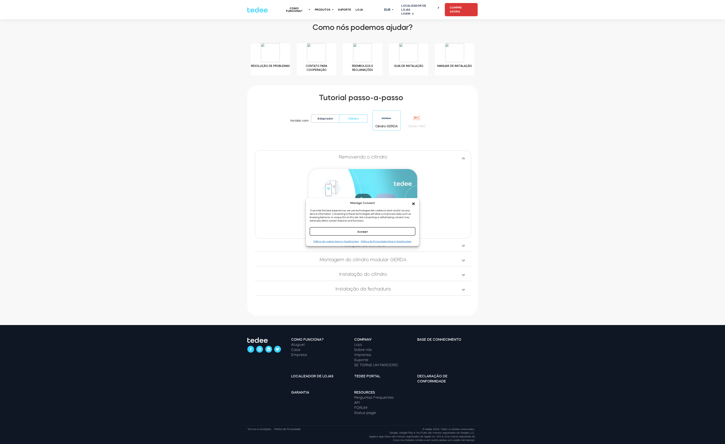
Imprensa (362, 355)
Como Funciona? (294, 9)
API (357, 402)
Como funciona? (307, 339)
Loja (359, 9)
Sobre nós (363, 349)
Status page (365, 413)
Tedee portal (367, 376)
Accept (362, 231)
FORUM (360, 407)
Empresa (299, 355)
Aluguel (298, 344)
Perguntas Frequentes (374, 397)
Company (363, 339)
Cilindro (353, 118)
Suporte (344, 9)
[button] (413, 203)
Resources (364, 392)
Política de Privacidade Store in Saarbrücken (386, 241)
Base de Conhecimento (439, 339)
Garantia (300, 392)
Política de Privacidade (287, 429)
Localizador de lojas (413, 7)
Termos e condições (259, 429)
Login (405, 13)
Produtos (322, 9)
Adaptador (325, 118)
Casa (295, 349)
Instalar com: (299, 120)
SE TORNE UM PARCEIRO (376, 365)
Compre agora (456, 9)
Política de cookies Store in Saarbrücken (336, 241)
